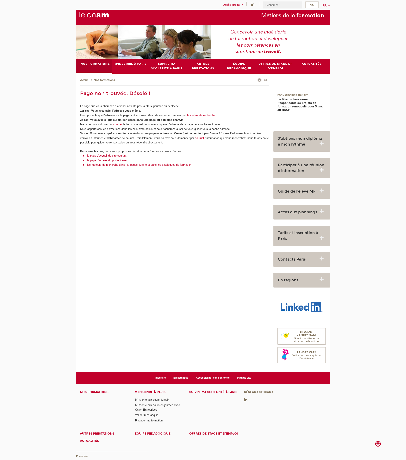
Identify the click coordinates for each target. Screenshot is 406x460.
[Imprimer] (259, 80)
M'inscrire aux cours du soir (152, 399)
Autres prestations (97, 433)
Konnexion (82, 456)
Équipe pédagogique (152, 433)
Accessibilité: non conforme (213, 377)
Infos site (160, 377)
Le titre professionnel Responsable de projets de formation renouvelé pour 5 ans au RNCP (300, 104)
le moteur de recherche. (201, 115)
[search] (282, 4)
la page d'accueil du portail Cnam (107, 160)
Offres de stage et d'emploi (213, 433)
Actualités (89, 441)
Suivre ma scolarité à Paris (213, 392)
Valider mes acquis (146, 415)
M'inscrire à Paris (150, 392)
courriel (117, 124)
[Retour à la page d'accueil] (101, 17)
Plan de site (244, 377)
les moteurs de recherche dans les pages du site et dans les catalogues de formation (139, 164)
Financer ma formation (149, 420)
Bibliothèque (180, 377)
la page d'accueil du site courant (106, 155)
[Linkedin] (253, 4)
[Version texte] (266, 80)
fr (324, 5)
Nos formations (104, 80)
